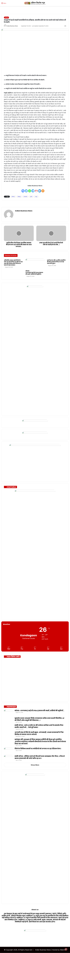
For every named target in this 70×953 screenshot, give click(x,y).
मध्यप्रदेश (25, 196)
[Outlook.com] (39, 189)
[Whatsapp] (29, 189)
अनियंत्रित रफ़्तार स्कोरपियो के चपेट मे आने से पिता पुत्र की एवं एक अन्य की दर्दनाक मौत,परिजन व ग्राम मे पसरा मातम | (13, 262)
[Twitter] (26, 189)
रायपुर (36, 196)
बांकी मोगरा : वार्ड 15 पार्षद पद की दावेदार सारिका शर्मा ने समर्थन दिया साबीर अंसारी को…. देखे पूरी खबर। (39, 726)
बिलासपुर (19, 196)
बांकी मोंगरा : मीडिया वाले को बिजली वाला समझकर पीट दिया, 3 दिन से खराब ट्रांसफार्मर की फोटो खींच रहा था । (40, 757)
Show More (35, 765)
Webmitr (63, 950)
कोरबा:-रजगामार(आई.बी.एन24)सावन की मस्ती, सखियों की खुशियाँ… (34, 272)
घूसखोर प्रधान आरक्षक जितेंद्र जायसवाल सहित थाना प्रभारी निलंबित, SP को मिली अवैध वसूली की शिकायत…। (39, 719)
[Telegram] (32, 189)
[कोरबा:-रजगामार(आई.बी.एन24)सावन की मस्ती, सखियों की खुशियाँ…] (35, 264)
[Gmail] (36, 189)
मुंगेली (31, 196)
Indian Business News (12, 26)
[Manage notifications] (66, 949)
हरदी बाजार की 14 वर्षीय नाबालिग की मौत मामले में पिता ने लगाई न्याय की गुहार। (56, 261)
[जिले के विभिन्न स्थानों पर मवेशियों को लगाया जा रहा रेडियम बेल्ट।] (8, 751)
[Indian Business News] (35, 3)
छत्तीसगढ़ (6, 17)
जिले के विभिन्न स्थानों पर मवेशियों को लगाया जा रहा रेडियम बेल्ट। (38, 749)
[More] (42, 189)
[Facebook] (22, 189)
